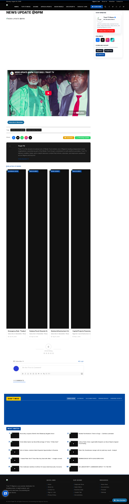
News (16, 6)
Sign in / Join (96, 1)
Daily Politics (78, 487)
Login (82, 361)
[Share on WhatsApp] (22, 137)
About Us (104, 1)
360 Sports (70, 6)
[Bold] (22, 374)
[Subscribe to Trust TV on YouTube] (123, 6)
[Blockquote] (38, 374)
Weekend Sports (116, 398)
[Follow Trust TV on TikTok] (120, 6)
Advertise (112, 1)
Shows (35, 6)
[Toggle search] (105, 6)
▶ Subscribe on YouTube (106, 31)
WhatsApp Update (83, 137)
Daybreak (80, 398)
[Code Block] (41, 374)
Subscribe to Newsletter (16, 122)
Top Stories (26, 6)
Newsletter (69, 137)
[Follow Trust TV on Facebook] (109, 6)
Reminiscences (103, 398)
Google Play (108, 50)
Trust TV (13, 501)
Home (49, 484)
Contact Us (119, 1)
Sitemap (103, 492)
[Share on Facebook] (13, 137)
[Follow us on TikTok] (30, 137)
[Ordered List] (33, 374)
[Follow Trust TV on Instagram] (116, 6)
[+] (49, 373)
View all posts (22, 159)
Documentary (78, 495)
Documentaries (91, 398)
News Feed (104, 484)
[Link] (44, 374)
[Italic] (25, 374)
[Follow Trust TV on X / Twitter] (112, 6)
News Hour (71, 398)
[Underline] (28, 374)
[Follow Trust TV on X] (103, 40)
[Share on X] (18, 137)
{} (46, 373)
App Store (99, 50)
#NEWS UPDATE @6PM (17, 130)
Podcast (103, 489)
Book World (59, 6)
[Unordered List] (36, 374)
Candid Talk (78, 492)
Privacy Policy (52, 495)
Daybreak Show (79, 484)
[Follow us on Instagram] (26, 137)
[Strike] (30, 374)
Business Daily (79, 489)
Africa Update (46, 6)
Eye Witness (100, 54)
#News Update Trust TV (34, 130)
